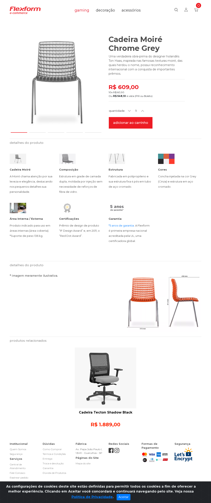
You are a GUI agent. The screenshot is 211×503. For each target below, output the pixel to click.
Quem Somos (18, 449)
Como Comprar (52, 449)
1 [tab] (19, 131)
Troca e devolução (53, 463)
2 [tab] (37, 131)
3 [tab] (56, 131)
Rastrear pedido (19, 477)
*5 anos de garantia (121, 225)
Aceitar (123, 497)
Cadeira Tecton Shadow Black (105, 412)
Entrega (47, 458)
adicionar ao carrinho (130, 123)
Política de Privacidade (92, 497)
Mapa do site (83, 463)
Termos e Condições (54, 453)
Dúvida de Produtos (54, 472)
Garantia (48, 468)
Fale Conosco (17, 472)
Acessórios (131, 10)
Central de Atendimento (18, 466)
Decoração (105, 10)
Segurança (16, 453)
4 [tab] (74, 131)
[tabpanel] (56, 81)
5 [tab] (93, 131)
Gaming (82, 10)
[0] (196, 10)
